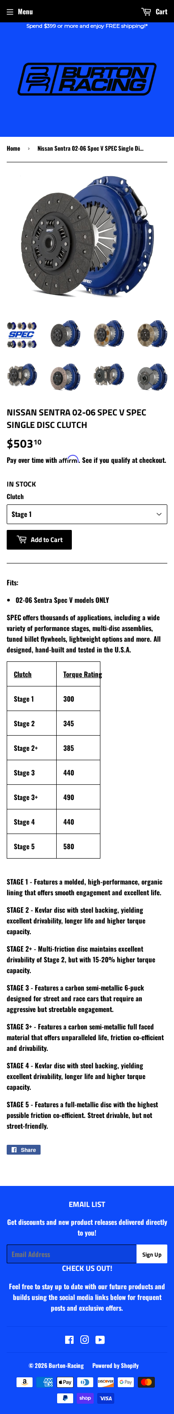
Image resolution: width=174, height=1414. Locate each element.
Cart (160, 11)
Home (13, 148)
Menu (25, 11)
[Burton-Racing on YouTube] (100, 1340)
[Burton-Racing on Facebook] (69, 1340)
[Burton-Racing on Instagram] (84, 1340)
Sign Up (152, 1254)
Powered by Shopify (115, 1365)
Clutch (15, 496)
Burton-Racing (66, 1365)
